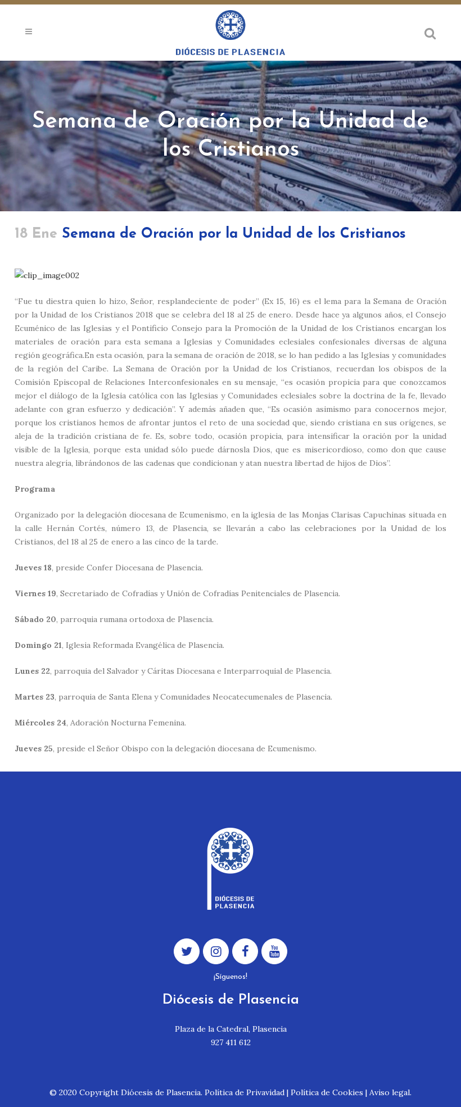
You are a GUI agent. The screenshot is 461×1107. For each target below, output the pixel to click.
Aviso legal (389, 1092)
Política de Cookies (327, 1092)
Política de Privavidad (244, 1092)
